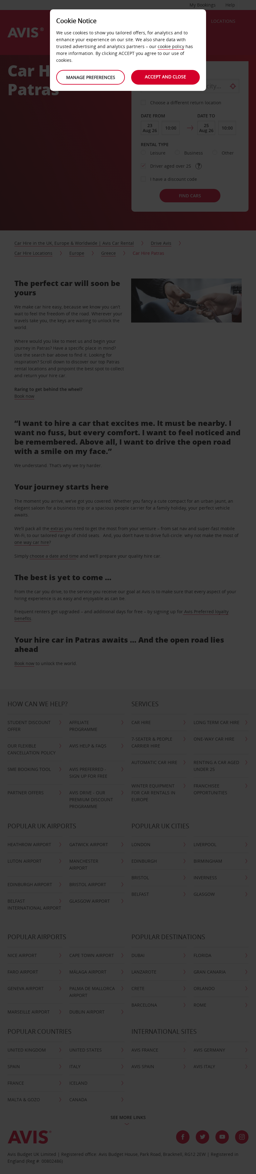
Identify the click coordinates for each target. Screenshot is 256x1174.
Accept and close (165, 77)
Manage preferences (90, 77)
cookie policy (171, 46)
